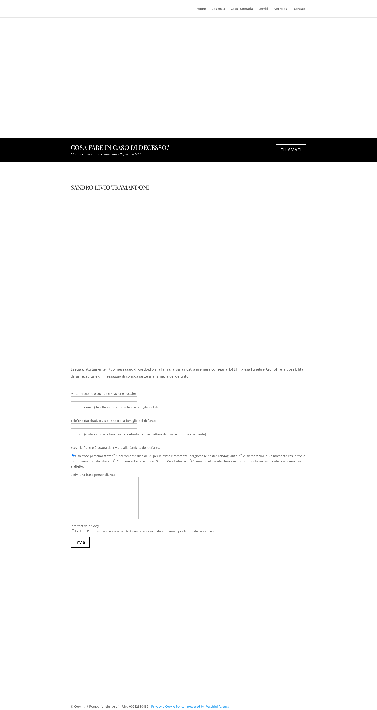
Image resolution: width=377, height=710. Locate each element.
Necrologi (281, 9)
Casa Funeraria (242, 9)
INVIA (296, 676)
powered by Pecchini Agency (208, 706)
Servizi (263, 9)
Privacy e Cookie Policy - (169, 706)
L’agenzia (218, 9)
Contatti (300, 9)
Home (201, 9)
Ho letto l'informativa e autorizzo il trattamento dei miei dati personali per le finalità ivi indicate (228, 665)
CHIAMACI (291, 150)
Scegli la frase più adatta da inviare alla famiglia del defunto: (115, 447)
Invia (80, 542)
